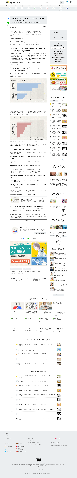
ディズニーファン (31, 440)
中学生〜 (19, 273)
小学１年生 (13, 271)
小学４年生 (34, 271)
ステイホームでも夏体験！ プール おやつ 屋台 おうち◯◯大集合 (20, 279)
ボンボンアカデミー (31, 438)
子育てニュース (56, 57)
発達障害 (56, 53)
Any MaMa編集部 (27, 268)
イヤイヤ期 (63, 57)
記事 (14, 14)
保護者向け (70, 5)
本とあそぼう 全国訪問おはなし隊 (34, 444)
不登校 (61, 53)
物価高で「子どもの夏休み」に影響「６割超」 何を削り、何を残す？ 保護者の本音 (37, 279)
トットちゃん (58, 55)
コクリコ (58, 244)
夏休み (12, 268)
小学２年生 (20, 271)
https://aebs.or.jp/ (38, 466)
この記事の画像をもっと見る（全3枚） (28, 220)
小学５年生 (40, 271)
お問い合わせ (53, 442)
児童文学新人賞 (59, 61)
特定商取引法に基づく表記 (55, 445)
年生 (38, 5)
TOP (11, 14)
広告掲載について (54, 443)
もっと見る (58, 159)
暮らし (17, 14)
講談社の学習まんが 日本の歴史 (34, 442)
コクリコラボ (22, 14)
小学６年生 (13, 273)
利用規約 (57, 442)
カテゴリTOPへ (28, 279)
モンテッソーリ (59, 59)
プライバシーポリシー (61, 443)
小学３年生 (27, 271)
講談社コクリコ (52, 235)
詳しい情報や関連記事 (40, 233)
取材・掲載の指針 (64, 445)
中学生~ (64, 5)
